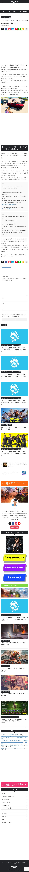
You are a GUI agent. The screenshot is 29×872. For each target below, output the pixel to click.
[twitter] (2, 29)
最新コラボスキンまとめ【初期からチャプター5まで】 (14, 745)
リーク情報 (8, 267)
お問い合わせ (18, 862)
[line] (19, 29)
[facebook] (6, 29)
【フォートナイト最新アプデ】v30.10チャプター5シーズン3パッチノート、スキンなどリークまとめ (13, 453)
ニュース (8, 11)
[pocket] (9, 29)
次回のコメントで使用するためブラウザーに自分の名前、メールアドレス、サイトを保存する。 (14, 315)
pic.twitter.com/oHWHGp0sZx (9, 204)
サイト (3, 309)
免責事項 (23, 862)
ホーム (2, 11)
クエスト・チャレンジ (17, 11)
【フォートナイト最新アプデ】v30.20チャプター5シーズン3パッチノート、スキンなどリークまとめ (13, 402)
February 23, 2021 (6, 208)
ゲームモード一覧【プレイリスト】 (9, 734)
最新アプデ (25, 11)
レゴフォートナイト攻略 (14, 592)
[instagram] (16, 523)
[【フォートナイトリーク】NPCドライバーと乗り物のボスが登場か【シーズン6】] (12, 29)
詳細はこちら (14, 527)
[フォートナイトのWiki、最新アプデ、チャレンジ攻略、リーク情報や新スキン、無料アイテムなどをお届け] (14, 1)
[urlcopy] (26, 29)
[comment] (23, 29)
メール (3, 303)
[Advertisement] (14, 47)
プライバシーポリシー (10, 862)
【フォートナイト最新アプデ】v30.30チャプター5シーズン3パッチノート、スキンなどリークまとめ (13, 376)
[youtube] (19, 523)
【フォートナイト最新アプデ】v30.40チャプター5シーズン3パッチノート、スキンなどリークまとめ (13, 349)
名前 (3, 297)
